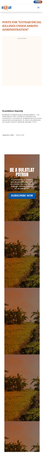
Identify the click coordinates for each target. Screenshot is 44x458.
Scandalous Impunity (22, 117)
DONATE (38, 2)
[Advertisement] (22, 62)
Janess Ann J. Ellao (8, 135)
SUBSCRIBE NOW (22, 196)
